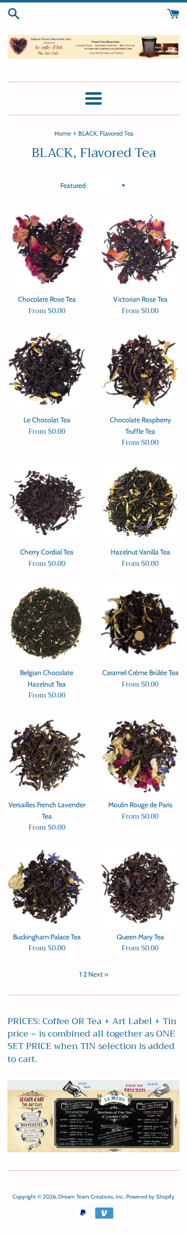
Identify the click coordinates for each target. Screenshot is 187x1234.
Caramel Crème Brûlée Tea (140, 672)
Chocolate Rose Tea (47, 299)
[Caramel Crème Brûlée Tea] (140, 623)
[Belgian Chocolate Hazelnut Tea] (46, 623)
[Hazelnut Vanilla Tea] (140, 502)
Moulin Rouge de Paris (140, 804)
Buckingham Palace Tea (47, 936)
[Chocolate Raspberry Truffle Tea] (140, 370)
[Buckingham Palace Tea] (46, 887)
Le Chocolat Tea (46, 419)
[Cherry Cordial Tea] (46, 502)
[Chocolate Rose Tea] (46, 249)
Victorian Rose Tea (140, 299)
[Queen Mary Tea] (140, 887)
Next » (98, 974)
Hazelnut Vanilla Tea (140, 551)
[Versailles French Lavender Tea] (46, 755)
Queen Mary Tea (140, 936)
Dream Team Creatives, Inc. (91, 1196)
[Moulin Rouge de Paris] (140, 755)
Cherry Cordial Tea (46, 551)
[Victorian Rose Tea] (140, 249)
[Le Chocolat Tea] (46, 370)
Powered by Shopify (150, 1196)
